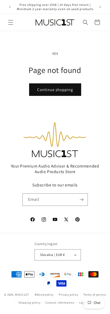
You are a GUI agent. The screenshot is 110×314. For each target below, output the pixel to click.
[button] (11, 22)
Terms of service (94, 294)
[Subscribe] (82, 199)
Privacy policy (68, 294)
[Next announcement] (100, 7)
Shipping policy (29, 302)
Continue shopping (55, 89)
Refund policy (44, 294)
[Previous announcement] (10, 7)
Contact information (59, 302)
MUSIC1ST (22, 294)
